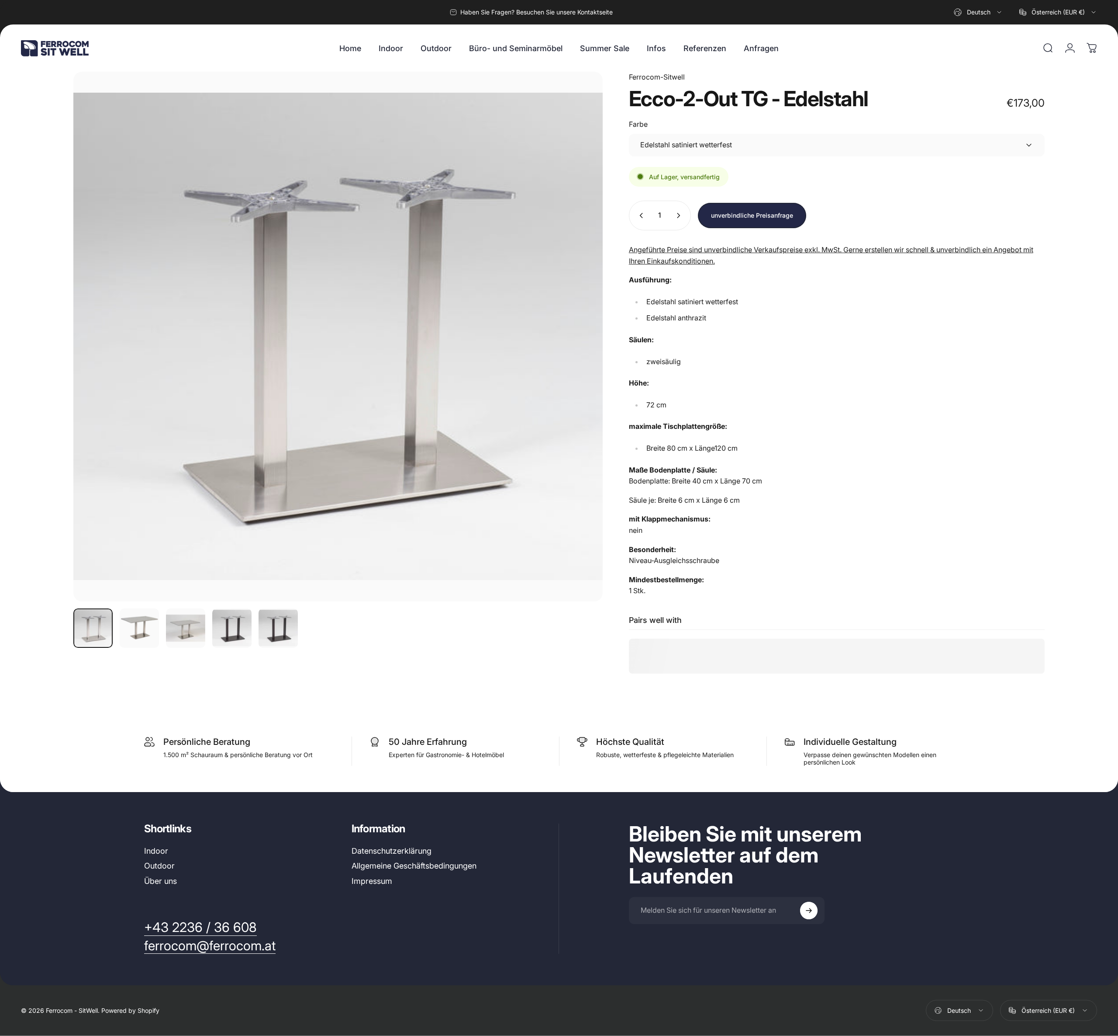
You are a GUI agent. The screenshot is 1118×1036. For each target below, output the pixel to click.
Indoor (156, 850)
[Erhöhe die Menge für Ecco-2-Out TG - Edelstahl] (680, 215)
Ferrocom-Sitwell (657, 77)
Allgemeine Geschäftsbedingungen (414, 865)
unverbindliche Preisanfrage (752, 215)
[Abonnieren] (809, 910)
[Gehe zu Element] (93, 628)
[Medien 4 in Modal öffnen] (338, 336)
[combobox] (978, 12)
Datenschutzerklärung (391, 850)
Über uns (160, 881)
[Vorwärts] (580, 357)
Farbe (638, 124)
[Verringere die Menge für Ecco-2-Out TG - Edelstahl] (639, 215)
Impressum (372, 881)
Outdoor (159, 865)
